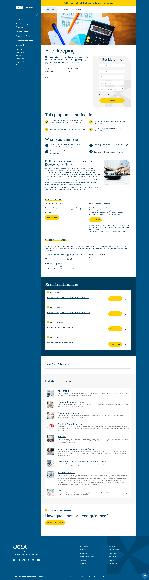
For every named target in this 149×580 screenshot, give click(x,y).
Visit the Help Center (55, 523)
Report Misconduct (91, 577)
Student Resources (24, 40)
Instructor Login (20, 55)
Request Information (115, 550)
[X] (28, 561)
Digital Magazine (114, 563)
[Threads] (33, 561)
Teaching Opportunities (87, 557)
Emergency (71, 577)
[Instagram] (14, 561)
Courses (19, 19)
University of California (37, 577)
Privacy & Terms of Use (105, 577)
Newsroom (112, 557)
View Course (115, 299)
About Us (112, 546)
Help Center (19, 50)
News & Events (22, 45)
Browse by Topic (23, 36)
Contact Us (83, 550)
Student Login (20, 52)
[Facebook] (23, 561)
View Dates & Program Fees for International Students (108, 231)
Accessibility (113, 553)
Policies (111, 560)
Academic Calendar (105, 3)
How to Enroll (22, 31)
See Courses (52, 218)
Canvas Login (20, 58)
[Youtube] (38, 561)
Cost (71, 10)
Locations (83, 563)
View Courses (87, 3)
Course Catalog (84, 553)
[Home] (24, 7)
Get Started (64, 10)
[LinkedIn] (19, 561)
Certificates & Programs (22, 25)
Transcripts (83, 560)
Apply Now (95, 220)
